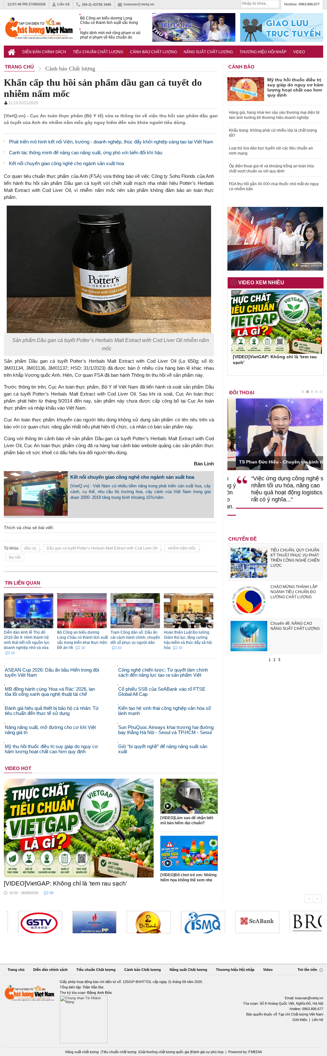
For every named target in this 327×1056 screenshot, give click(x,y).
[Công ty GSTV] (27, 922)
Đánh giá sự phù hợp (207, 1052)
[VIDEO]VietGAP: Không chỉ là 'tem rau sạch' (65, 883)
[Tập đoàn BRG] (299, 922)
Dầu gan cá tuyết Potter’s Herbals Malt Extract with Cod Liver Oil (102, 548)
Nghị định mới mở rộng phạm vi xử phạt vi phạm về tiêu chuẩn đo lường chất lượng (110, 35)
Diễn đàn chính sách (44, 52)
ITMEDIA (255, 1052)
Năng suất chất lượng (82, 1052)
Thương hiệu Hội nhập (263, 52)
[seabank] (245, 922)
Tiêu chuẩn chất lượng (119, 1052)
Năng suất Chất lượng (208, 52)
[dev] (82, 922)
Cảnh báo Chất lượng (153, 52)
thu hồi (15, 557)
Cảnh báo (241, 66)
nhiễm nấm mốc (182, 548)
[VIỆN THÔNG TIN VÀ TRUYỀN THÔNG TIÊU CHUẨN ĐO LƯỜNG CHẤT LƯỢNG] (190, 922)
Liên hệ (63, 4)
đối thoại (241, 392)
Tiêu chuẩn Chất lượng (98, 52)
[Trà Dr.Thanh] (136, 922)
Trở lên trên (308, 970)
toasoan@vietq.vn (139, 4)
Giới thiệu (300, 1020)
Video (299, 52)
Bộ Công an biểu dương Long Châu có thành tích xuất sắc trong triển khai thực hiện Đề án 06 (109, 20)
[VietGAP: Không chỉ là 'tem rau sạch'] (79, 828)
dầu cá (30, 548)
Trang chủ (16, 970)
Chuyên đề (242, 539)
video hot (18, 768)
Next (317, 898)
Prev (309, 898)
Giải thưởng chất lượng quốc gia (164, 1052)
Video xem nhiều (261, 282)
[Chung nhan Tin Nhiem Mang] (163, 1011)
